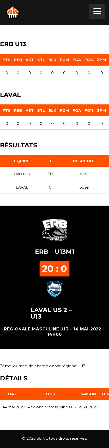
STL (41, 59)
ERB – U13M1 (54, 251)
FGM (64, 59)
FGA (76, 59)
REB (18, 59)
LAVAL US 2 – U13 (51, 313)
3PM (101, 59)
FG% (89, 59)
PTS (6, 59)
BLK (52, 59)
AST (30, 59)
